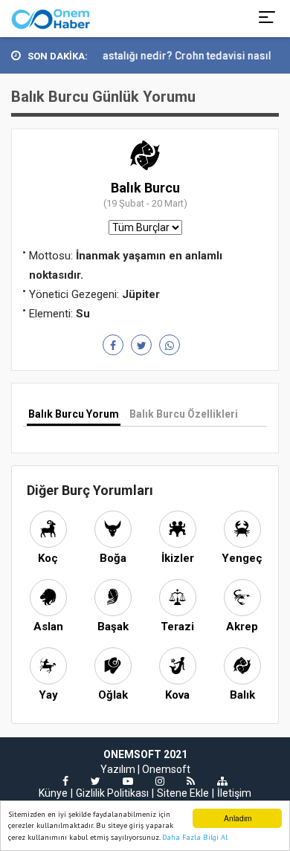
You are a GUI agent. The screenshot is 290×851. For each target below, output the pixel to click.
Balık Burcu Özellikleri (183, 414)
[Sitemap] (222, 781)
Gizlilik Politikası (112, 793)
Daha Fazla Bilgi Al (195, 837)
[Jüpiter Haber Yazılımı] (51, 18)
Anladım (237, 818)
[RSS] (191, 781)
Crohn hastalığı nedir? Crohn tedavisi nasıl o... (172, 56)
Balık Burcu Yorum (73, 414)
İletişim (234, 793)
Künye (53, 793)
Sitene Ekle (183, 793)
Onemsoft (166, 769)
